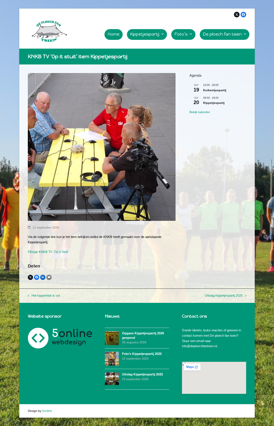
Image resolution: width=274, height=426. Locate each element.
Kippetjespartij (214, 103)
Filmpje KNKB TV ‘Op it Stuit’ (48, 252)
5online (47, 411)
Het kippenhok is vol (44, 296)
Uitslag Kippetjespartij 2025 (224, 296)
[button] (30, 277)
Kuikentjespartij (214, 90)
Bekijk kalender (199, 112)
